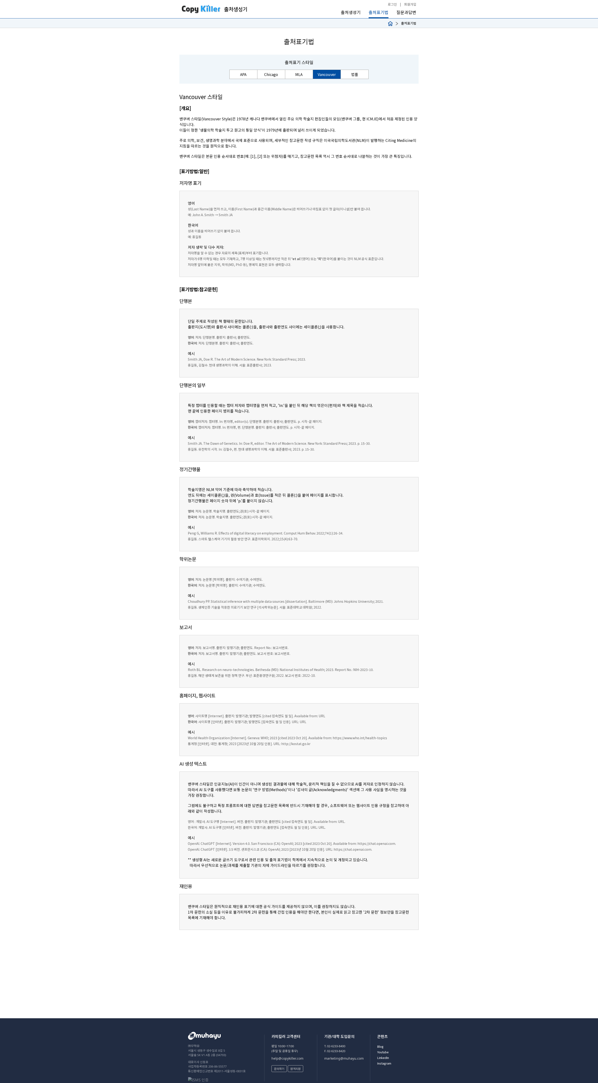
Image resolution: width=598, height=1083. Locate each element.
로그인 (392, 4)
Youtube (383, 1052)
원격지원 (295, 1069)
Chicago (271, 74)
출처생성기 (351, 12)
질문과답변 (406, 12)
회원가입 (410, 4)
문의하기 (279, 1069)
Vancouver (327, 74)
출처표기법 (378, 12)
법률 (354, 74)
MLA (299, 74)
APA (243, 74)
